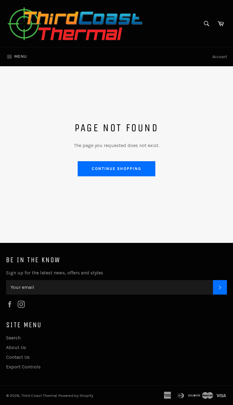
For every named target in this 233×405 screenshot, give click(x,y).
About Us (16, 347)
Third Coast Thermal (39, 395)
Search (13, 338)
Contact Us (18, 357)
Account (219, 56)
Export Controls (23, 367)
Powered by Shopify (76, 395)
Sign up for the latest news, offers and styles (54, 273)
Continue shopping (116, 168)
